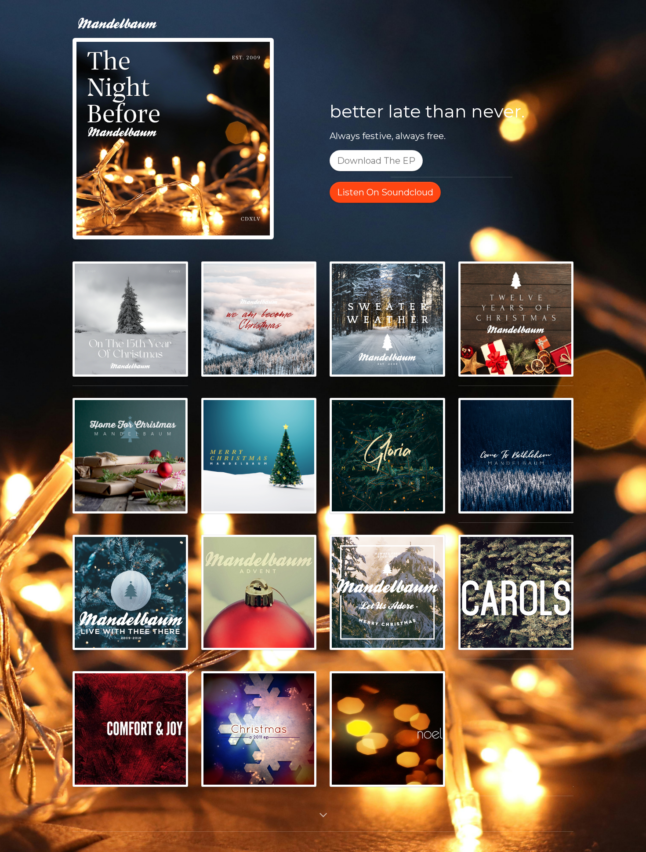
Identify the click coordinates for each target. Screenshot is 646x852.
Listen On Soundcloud (385, 192)
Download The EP (376, 160)
